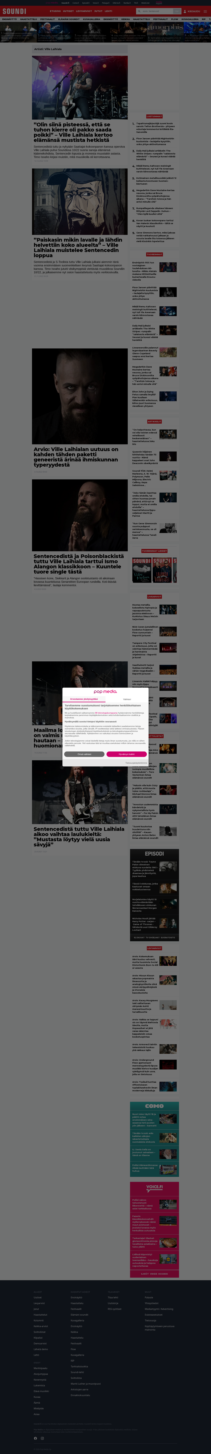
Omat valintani (84, 754)
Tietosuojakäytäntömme (136, 763)
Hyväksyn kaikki (126, 754)
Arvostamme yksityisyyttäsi (84, 699)
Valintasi (127, 699)
